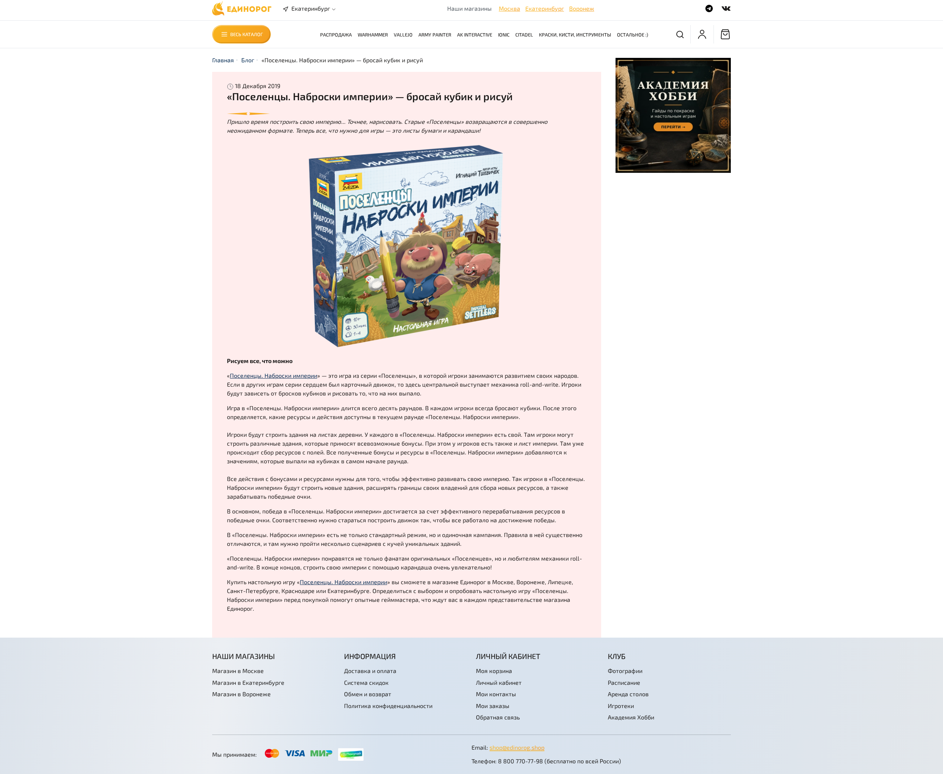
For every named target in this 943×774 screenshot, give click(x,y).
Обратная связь (498, 717)
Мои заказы (492, 705)
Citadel (524, 35)
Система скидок (366, 682)
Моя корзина (494, 670)
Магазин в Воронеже (241, 693)
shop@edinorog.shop (517, 747)
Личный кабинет (499, 682)
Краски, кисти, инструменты (575, 35)
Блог (247, 59)
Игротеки (621, 705)
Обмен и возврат (367, 693)
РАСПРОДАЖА (336, 35)
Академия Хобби (631, 717)
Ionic (503, 35)
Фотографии (625, 670)
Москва (509, 8)
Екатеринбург (544, 8)
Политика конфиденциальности (388, 705)
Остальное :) (632, 35)
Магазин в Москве (238, 670)
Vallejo (403, 35)
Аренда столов (628, 693)
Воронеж (581, 8)
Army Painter (434, 35)
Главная (223, 59)
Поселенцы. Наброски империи (273, 375)
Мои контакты (496, 693)
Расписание (624, 682)
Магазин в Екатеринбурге (248, 682)
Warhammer (373, 35)
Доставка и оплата (370, 670)
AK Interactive (474, 35)
